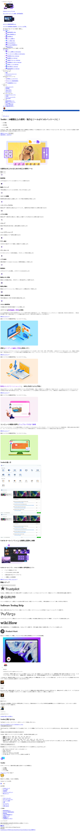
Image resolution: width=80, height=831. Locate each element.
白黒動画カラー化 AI (7, 818)
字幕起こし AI (6, 815)
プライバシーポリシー (8, 792)
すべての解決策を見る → (8, 106)
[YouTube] (1, 826)
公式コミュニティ (10, 724)
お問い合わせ (6, 806)
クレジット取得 (6, 800)
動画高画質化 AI (6, 810)
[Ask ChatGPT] (1, 783)
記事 (4, 802)
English (2, 829)
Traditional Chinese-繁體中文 (29, 829)
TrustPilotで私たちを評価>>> (6, 716)
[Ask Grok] (5, 783)
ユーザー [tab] (13, 585)
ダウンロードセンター (8, 799)
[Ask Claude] (3, 783)
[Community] (2, 826)
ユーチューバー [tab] (8, 585)
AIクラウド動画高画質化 (8, 812)
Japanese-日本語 (7, 829)
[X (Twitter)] (3, 826)
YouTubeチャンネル (18, 724)
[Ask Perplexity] (2, 783)
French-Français (20, 829)
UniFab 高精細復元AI (7, 814)
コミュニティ (6, 803)
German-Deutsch (13, 829)
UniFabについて (6, 788)
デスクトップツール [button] (7, 1)
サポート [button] (5, 84)
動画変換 (5, 813)
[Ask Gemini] (4, 783)
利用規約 (5, 791)
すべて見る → (6, 30)
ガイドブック (3, 724)
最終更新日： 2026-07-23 (5, 134)
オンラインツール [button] (7, 70)
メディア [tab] (2, 585)
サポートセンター (7, 798)
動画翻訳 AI (5, 817)
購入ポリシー (6, 793)
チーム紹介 (5, 789)
